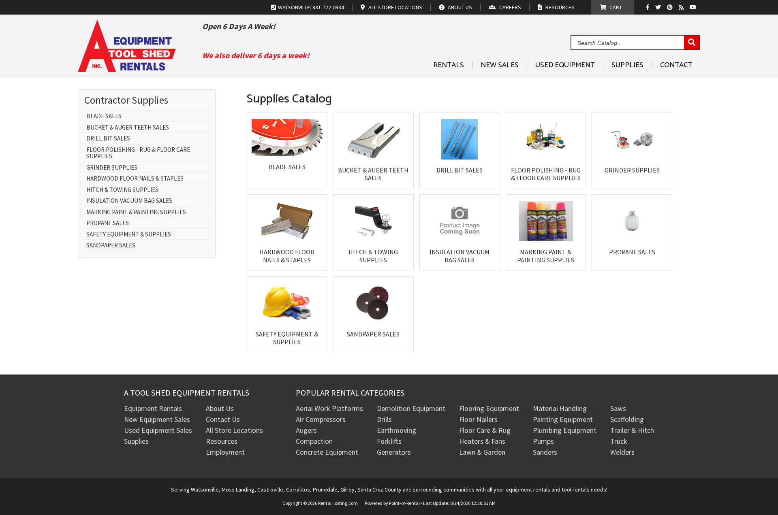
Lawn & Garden (482, 452)
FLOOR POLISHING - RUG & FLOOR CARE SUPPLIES (138, 153)
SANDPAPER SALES (110, 245)
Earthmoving (396, 430)
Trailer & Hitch (632, 430)
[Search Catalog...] (691, 43)
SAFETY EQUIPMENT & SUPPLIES (128, 234)
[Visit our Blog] (682, 7)
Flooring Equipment (489, 408)
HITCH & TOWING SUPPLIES (122, 190)
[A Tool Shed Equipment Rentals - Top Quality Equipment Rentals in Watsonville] (127, 69)
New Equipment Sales (157, 419)
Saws (618, 408)
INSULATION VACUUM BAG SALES (129, 201)
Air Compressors (321, 419)
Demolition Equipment (411, 408)
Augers (306, 430)
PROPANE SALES (107, 223)
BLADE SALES (104, 116)
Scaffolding (627, 419)
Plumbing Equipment (564, 430)
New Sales (500, 65)
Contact (676, 65)
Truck (618, 441)
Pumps (543, 441)
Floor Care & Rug (485, 430)
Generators (394, 452)
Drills (384, 419)
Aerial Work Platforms (329, 408)
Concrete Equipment (327, 452)
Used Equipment (565, 65)
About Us (220, 408)
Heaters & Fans (482, 441)
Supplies (627, 65)
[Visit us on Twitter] (659, 7)
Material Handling (560, 408)
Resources (221, 441)
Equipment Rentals (153, 408)
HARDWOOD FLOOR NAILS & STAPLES (135, 178)
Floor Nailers (478, 419)
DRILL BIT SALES (108, 138)
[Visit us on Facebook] (649, 7)
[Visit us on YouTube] (694, 7)
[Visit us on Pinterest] (671, 7)
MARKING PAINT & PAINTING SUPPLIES (136, 212)
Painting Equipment (563, 419)
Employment (225, 452)
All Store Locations (234, 430)
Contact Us (223, 419)
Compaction (314, 441)
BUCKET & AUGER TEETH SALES (127, 127)
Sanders (545, 452)
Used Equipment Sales (158, 430)
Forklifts (389, 441)
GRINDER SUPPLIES (111, 167)
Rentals (448, 65)
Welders (622, 452)
